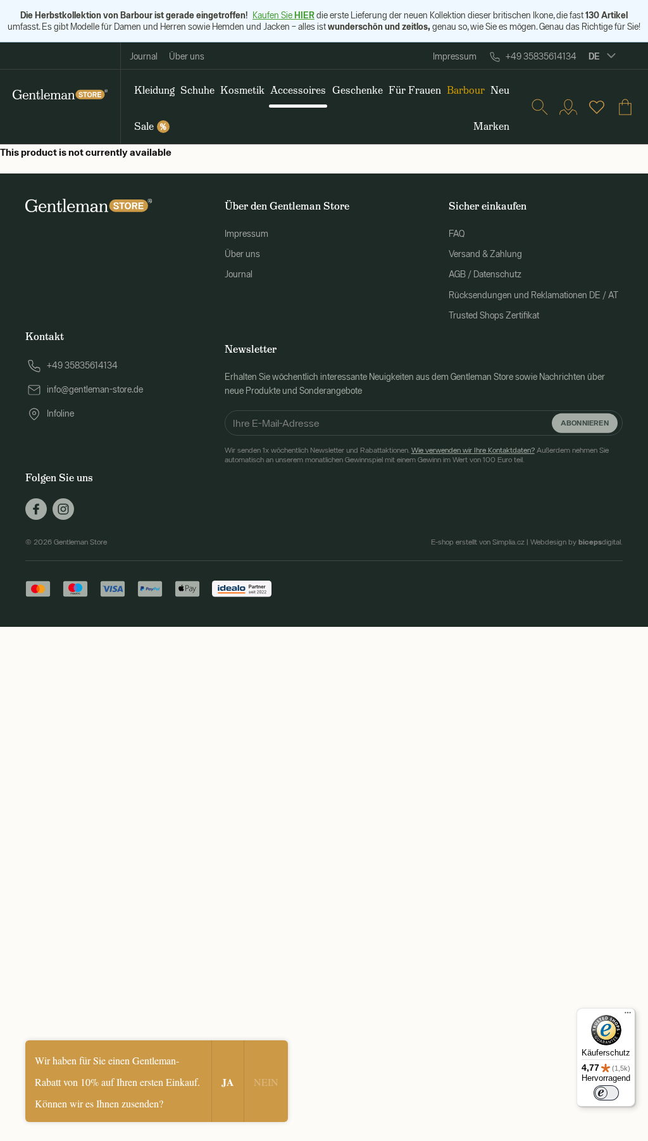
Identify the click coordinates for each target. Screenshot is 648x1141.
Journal (144, 56)
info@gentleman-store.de (95, 389)
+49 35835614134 (541, 56)
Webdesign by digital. (576, 542)
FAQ (456, 234)
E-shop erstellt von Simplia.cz (478, 542)
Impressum (455, 56)
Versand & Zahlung (485, 254)
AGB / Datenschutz (485, 274)
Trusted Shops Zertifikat (494, 315)
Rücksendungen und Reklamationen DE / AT (533, 295)
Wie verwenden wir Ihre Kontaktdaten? (473, 450)
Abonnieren (585, 422)
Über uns (186, 56)
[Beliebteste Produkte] (597, 107)
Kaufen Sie (283, 15)
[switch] (606, 1092)
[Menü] (627, 1015)
